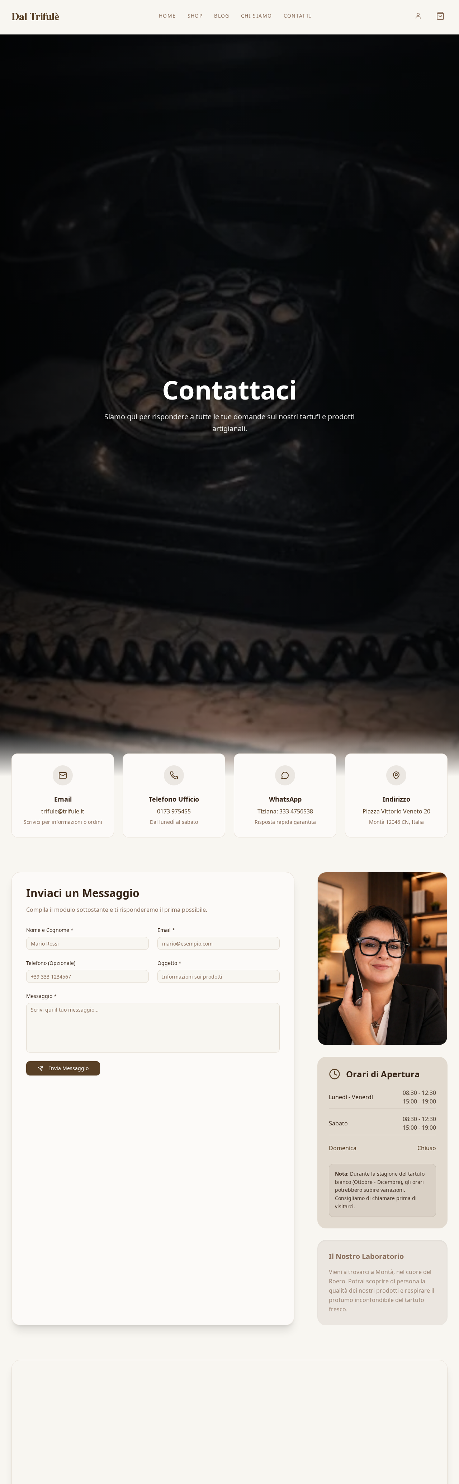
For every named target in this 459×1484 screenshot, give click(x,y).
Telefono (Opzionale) (50, 963)
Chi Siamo (256, 15)
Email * (166, 930)
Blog (222, 15)
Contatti (298, 15)
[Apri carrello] (440, 16)
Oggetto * (169, 963)
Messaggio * (41, 996)
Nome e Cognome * (50, 930)
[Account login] (418, 15)
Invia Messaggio (69, 1068)
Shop (195, 15)
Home (167, 15)
